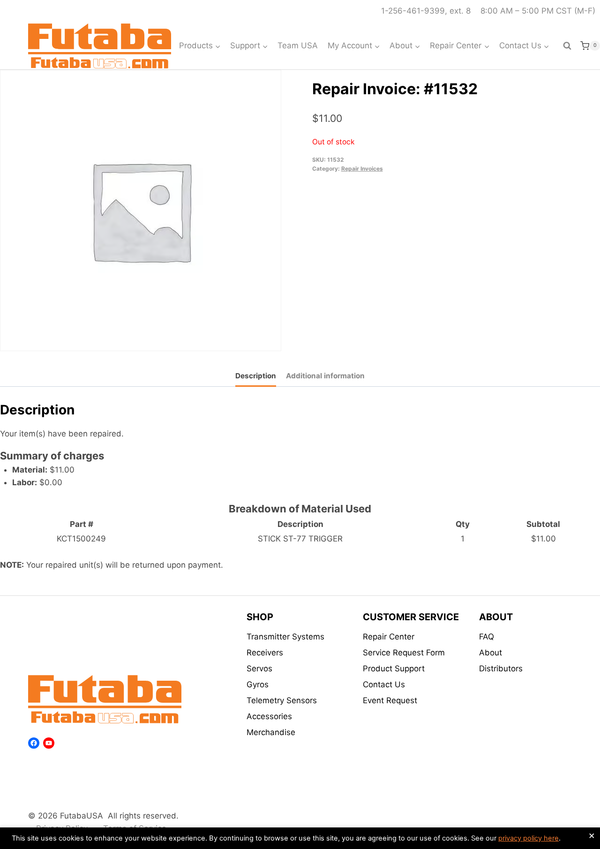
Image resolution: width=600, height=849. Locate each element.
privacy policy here (528, 838)
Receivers (265, 652)
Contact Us (384, 684)
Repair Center (388, 636)
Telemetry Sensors (282, 700)
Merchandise (271, 732)
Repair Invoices (362, 168)
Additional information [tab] (325, 375)
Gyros (258, 684)
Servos (259, 668)
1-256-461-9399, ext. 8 (426, 10)
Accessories (269, 716)
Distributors (501, 668)
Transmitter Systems (285, 636)
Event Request (390, 700)
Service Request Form (404, 652)
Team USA (298, 45)
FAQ (486, 636)
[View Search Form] (567, 46)
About (490, 652)
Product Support (394, 668)
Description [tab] (255, 375)
